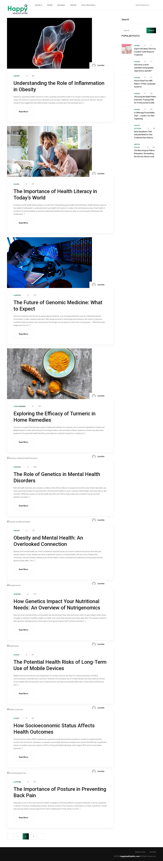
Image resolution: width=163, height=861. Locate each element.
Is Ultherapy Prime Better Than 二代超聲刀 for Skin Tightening (144, 116)
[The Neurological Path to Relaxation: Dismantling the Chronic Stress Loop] (127, 148)
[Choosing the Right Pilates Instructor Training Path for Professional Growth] (127, 97)
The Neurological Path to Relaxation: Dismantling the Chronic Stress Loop (144, 153)
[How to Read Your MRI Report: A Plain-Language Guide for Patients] (127, 81)
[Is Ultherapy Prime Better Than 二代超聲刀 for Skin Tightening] (127, 113)
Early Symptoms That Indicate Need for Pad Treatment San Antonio (143, 135)
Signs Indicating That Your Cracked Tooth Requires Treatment (145, 52)
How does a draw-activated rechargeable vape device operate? (143, 68)
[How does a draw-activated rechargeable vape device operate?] (127, 65)
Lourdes (100, 65)
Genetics (38, 5)
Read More (23, 112)
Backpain (61, 5)
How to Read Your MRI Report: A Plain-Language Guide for (144, 84)
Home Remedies (88, 5)
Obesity (73, 5)
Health (49, 5)
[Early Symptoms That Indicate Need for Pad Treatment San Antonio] (127, 129)
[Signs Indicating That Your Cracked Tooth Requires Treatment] (127, 49)
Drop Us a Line (140, 852)
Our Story (153, 852)
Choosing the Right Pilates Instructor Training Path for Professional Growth (145, 100)
